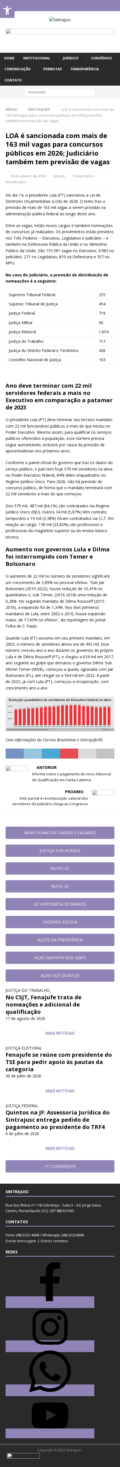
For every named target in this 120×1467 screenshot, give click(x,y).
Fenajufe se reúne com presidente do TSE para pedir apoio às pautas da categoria (59, 1062)
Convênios (101, 58)
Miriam (59, 175)
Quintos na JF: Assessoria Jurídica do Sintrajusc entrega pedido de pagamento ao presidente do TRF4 (58, 1120)
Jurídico (70, 58)
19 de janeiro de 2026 (28, 175)
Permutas (52, 69)
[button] (7, 10)
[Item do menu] (44, 5)
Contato (13, 80)
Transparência (84, 69)
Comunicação (17, 69)
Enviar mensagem (21, 1240)
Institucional (36, 58)
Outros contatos (54, 1240)
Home (9, 58)
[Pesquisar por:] (60, 92)
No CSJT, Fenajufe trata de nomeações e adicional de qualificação (43, 1004)
